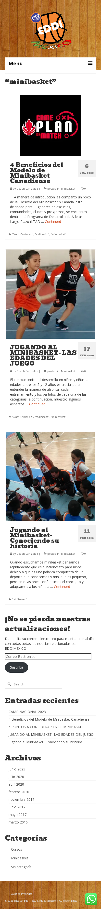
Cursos (16, 849)
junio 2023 (17, 769)
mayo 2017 (17, 814)
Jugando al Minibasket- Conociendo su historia (45, 742)
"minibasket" (58, 234)
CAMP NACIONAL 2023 (27, 711)
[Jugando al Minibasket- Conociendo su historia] (50, 476)
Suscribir (16, 667)
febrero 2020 (19, 792)
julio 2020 (16, 776)
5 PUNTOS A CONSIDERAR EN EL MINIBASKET (46, 727)
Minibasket (68, 188)
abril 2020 (16, 784)
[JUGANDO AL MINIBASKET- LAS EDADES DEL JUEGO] (50, 293)
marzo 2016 (18, 822)
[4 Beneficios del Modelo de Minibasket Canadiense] (50, 125)
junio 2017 (17, 807)
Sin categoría (21, 867)
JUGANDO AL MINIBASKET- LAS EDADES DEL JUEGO (51, 734)
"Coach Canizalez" (22, 234)
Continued (53, 221)
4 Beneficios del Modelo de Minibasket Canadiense (49, 719)
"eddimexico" (42, 234)
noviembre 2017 (21, 799)
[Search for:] (33, 684)
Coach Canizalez (27, 188)
